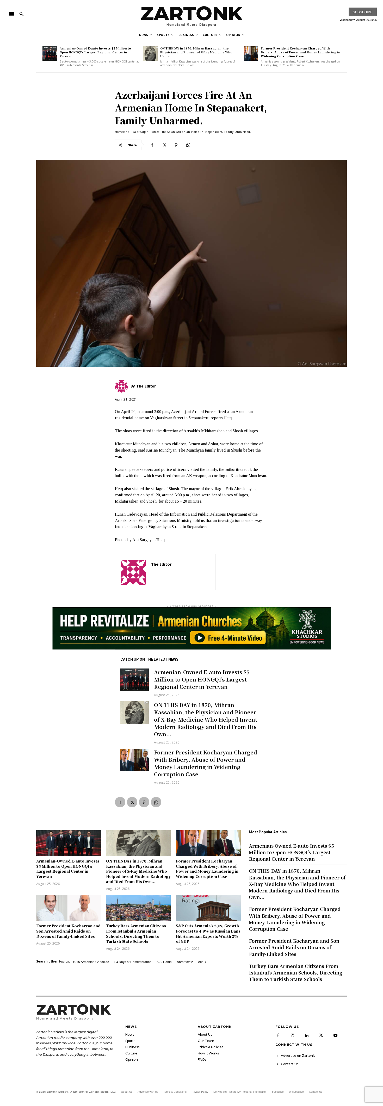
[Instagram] (292, 1035)
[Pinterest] (176, 145)
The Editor (161, 564)
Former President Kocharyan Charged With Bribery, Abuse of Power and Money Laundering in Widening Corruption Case (300, 52)
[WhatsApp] (188, 145)
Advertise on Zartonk (298, 1056)
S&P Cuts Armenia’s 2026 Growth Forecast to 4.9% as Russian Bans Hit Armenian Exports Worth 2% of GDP (208, 933)
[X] (164, 145)
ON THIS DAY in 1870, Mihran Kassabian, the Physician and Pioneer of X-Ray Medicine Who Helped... (196, 52)
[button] (21, 13)
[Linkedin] (307, 1035)
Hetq (228, 418)
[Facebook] (152, 145)
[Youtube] (335, 1035)
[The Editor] (133, 572)
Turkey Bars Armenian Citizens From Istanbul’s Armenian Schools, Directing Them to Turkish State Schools (136, 933)
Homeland (122, 132)
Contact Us (289, 1064)
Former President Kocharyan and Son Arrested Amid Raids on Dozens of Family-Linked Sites (68, 931)
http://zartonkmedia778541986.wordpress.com (180, 572)
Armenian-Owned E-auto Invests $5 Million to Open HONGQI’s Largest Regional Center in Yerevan (95, 52)
